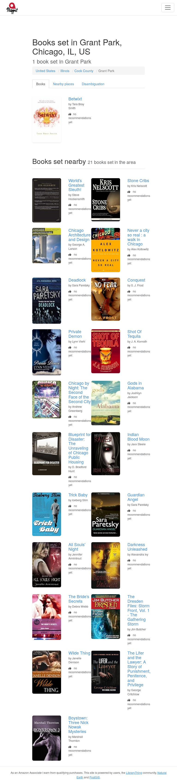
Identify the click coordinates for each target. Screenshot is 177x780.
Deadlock (77, 280)
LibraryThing (134, 772)
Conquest (136, 280)
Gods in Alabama (135, 385)
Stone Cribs (138, 180)
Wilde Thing (79, 653)
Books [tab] (40, 83)
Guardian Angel (136, 497)
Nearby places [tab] (63, 83)
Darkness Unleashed (137, 546)
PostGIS (94, 777)
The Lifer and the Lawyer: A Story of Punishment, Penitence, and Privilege (138, 669)
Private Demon (75, 333)
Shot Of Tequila (134, 333)
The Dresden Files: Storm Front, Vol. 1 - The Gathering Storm (138, 610)
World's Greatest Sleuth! (76, 184)
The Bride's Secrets (78, 598)
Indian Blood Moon (138, 436)
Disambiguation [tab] (93, 83)
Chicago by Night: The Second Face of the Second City (79, 392)
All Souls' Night (76, 546)
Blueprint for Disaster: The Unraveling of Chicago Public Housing (79, 448)
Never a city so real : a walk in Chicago (138, 237)
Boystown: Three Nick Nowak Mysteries (78, 724)
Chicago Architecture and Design (79, 234)
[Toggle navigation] (167, 7)
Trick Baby (78, 495)
